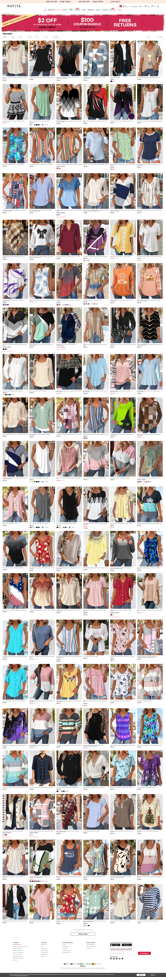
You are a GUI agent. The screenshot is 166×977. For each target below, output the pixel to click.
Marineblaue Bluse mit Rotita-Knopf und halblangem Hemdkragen (41, 787)
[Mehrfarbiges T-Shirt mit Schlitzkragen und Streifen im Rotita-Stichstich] (69, 725)
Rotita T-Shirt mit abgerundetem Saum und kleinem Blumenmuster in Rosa (95, 701)
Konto (142, 6)
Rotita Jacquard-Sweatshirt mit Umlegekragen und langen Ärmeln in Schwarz (15, 345)
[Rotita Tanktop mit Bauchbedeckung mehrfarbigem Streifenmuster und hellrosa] (150, 857)
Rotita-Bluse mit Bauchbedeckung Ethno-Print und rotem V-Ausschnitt (42, 610)
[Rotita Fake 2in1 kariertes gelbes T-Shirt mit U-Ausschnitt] (123, 237)
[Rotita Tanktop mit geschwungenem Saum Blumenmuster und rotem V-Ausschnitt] (42, 548)
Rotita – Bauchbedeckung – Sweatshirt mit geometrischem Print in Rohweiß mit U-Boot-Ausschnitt (41, 257)
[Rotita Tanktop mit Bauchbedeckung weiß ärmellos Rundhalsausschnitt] (150, 101)
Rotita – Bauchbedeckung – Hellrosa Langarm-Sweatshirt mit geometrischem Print (121, 391)
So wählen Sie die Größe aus (18, 950)
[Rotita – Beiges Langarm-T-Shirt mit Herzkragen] (42, 371)
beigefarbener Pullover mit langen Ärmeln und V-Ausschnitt (94, 787)
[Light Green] (31, 125)
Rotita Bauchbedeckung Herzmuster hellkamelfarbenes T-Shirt (148, 77)
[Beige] (41, 124)
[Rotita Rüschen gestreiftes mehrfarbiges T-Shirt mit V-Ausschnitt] (42, 145)
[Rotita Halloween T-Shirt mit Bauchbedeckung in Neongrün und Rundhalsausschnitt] (123, 415)
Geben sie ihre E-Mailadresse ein (118, 953)
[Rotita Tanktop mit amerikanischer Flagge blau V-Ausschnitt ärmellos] (15, 590)
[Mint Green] (33, 834)
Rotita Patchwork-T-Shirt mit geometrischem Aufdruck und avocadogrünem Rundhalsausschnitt (40, 877)
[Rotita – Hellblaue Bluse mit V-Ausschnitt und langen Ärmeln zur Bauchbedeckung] (150, 371)
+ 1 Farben (46, 124)
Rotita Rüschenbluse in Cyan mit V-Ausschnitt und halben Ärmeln (14, 700)
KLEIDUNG (64, 9)
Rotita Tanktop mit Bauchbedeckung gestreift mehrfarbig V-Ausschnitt (69, 164)
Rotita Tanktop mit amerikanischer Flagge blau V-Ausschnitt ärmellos (15, 610)
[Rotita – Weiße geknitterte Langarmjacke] (96, 637)
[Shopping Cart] (158, 6)
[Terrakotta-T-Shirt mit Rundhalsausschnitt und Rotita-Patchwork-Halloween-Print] (123, 280)
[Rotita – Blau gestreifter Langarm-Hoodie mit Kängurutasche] (150, 901)
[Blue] (57, 215)
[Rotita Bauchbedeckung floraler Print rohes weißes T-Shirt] (123, 681)
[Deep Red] (57, 305)
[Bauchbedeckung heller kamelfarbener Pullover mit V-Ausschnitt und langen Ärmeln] (69, 548)
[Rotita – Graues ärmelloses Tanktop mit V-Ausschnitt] (42, 504)
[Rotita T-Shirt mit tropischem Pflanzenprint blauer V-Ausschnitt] (123, 768)
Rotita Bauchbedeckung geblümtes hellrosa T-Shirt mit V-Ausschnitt (122, 656)
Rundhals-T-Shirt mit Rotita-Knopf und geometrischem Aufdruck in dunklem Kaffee (149, 435)
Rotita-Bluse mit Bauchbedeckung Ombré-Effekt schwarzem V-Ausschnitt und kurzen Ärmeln (67, 78)
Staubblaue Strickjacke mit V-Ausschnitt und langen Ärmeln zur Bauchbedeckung (94, 78)
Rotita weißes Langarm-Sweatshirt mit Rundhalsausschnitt (13, 390)
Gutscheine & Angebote (17, 954)
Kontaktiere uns (44, 956)
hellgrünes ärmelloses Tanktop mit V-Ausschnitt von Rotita (40, 121)
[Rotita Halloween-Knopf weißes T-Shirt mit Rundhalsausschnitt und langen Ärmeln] (96, 504)
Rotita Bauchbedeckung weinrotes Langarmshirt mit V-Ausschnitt (68, 256)
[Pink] (113, 169)
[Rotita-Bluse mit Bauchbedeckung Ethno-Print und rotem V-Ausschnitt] (42, 590)
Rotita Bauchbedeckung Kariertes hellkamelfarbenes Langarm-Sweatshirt (14, 257)
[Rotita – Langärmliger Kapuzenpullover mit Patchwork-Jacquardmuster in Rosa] (69, 458)
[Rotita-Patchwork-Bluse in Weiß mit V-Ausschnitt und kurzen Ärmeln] (150, 237)
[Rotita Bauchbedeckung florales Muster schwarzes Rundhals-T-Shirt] (42, 58)
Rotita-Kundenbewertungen (18, 956)
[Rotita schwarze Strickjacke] (123, 58)
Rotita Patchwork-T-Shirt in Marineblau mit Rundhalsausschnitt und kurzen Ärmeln (149, 165)
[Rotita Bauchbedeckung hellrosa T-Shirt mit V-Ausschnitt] (42, 901)
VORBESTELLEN (51, 9)
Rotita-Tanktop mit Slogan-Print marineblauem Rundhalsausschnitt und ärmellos (68, 877)
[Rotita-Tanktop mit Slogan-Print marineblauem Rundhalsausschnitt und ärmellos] (69, 857)
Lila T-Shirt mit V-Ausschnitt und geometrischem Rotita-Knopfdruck (95, 256)
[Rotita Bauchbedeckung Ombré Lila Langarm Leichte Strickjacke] (123, 101)
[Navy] (39, 124)
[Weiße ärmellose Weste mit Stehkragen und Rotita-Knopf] (15, 811)
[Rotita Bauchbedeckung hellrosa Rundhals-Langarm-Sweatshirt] (96, 458)
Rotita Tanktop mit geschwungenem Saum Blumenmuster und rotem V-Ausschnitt (42, 568)
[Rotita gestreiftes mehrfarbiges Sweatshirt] (150, 681)
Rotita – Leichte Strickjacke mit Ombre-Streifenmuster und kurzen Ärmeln (95, 345)
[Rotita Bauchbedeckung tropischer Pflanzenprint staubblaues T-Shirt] (150, 504)
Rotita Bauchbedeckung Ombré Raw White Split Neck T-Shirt (13, 567)
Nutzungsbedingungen (91, 944)
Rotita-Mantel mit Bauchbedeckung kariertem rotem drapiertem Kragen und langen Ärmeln (67, 831)
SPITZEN (71, 9)
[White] (33, 124)
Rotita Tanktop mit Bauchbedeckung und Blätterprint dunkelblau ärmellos (148, 568)
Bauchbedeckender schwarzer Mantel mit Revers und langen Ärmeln (15, 920)
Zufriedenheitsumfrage (66, 952)
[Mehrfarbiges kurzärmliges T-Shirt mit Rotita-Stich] (96, 280)
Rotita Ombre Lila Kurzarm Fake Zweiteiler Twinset (146, 787)
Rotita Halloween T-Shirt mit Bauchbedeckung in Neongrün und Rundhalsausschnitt (121, 435)
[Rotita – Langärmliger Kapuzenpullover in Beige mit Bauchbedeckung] (15, 415)
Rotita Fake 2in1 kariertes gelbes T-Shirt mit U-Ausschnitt (120, 256)
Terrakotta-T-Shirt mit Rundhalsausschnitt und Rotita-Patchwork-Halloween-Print (121, 300)
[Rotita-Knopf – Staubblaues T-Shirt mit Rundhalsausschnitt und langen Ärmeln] (42, 637)
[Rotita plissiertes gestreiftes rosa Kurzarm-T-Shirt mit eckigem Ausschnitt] (96, 590)
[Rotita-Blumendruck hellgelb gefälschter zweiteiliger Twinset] (123, 504)
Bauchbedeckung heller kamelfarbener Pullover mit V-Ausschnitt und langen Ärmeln (68, 568)
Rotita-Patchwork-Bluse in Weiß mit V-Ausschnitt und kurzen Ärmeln (149, 256)
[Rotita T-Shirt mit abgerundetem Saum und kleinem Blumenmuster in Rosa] (96, 681)
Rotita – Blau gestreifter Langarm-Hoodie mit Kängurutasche (148, 920)
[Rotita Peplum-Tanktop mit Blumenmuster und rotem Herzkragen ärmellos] (69, 901)
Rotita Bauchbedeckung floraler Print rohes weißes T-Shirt (120, 700)
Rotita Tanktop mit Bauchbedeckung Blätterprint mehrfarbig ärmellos (149, 745)
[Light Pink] (111, 660)
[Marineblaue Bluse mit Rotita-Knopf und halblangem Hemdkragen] (42, 768)
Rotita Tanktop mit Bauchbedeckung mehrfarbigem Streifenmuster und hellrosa (150, 877)
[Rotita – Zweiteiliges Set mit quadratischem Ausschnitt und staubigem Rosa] (150, 590)
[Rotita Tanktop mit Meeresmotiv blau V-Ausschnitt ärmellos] (15, 145)
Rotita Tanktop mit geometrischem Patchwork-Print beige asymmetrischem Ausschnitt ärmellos (120, 877)
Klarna (42, 946)
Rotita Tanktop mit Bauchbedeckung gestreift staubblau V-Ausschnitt (95, 434)
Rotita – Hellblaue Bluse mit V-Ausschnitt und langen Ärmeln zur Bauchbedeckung (148, 391)
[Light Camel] (86, 925)
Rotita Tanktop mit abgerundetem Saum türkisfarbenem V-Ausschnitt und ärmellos (15, 657)
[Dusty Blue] (42, 124)
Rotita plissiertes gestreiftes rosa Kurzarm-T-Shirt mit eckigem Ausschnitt (94, 610)
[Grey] (113, 81)
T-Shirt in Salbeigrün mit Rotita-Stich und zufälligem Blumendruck (148, 477)
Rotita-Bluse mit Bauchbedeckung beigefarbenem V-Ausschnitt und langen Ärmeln (68, 610)
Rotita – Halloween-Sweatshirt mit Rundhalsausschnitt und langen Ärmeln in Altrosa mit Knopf (148, 300)
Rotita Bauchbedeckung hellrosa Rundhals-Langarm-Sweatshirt (94, 477)
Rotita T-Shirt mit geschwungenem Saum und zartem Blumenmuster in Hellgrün (122, 165)
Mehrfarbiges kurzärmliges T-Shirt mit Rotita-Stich (92, 300)
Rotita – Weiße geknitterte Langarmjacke (90, 656)
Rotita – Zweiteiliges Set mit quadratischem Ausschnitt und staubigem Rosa (149, 610)
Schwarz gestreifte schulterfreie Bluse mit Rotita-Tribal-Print (13, 121)
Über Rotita (64, 944)
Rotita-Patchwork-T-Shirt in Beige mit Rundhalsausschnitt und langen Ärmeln (15, 78)
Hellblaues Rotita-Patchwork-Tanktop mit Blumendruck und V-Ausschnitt (94, 877)
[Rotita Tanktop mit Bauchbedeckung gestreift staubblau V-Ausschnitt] (96, 415)
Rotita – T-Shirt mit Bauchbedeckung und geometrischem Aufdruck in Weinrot (95, 121)
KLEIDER (84, 9)
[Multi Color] (57, 168)
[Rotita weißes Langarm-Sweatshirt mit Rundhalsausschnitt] (15, 371)
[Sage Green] (59, 304)
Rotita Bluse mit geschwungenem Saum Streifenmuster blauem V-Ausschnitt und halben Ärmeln (41, 210)
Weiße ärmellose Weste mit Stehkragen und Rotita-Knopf (13, 830)
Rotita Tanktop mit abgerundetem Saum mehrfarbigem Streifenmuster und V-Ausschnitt (69, 657)
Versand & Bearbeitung (17, 948)
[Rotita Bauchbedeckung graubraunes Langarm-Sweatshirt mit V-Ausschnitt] (123, 811)
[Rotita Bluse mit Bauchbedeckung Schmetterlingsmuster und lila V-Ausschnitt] (15, 725)
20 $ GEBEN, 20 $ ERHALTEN (18, 958)
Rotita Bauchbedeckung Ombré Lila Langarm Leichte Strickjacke (121, 121)
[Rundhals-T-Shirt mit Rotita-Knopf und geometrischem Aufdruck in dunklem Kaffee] (150, 415)
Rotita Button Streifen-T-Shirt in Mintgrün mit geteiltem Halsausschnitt (15, 787)
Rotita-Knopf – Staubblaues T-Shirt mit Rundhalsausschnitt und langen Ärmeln (42, 657)
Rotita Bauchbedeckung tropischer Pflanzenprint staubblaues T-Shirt (149, 523)
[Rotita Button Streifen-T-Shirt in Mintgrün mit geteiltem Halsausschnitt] (15, 768)
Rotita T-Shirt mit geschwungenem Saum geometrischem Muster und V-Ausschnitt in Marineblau (123, 210)
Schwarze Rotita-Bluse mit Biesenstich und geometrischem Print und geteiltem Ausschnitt (68, 121)
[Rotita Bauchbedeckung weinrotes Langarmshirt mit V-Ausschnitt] (69, 237)
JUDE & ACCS (113, 9)
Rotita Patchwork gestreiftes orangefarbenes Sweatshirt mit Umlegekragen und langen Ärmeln (121, 568)
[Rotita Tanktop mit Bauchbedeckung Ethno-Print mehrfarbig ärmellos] (123, 725)
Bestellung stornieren (45, 954)
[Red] (88, 260)
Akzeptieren (141, 975)
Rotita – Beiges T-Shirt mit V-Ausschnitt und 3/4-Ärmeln (120, 920)
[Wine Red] (33, 881)
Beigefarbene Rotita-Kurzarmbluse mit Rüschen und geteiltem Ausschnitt (14, 877)
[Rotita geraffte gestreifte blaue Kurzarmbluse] (96, 811)
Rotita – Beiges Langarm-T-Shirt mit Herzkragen (38, 390)
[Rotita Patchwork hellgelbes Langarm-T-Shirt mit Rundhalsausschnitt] (96, 548)
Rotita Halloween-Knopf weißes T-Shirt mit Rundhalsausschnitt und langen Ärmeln (95, 524)
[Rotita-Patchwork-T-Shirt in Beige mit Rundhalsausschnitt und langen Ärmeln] (15, 58)
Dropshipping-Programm (66, 950)
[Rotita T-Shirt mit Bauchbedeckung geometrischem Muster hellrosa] (42, 811)
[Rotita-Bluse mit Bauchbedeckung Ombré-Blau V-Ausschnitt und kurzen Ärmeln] (69, 190)
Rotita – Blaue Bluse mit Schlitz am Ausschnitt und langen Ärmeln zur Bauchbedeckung (95, 391)
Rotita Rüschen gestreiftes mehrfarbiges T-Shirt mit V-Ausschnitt (41, 164)
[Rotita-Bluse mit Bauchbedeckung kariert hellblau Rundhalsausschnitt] (96, 145)
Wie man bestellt (44, 948)
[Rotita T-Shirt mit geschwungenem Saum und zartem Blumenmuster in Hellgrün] (123, 145)
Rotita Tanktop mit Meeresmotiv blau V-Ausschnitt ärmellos (13, 164)
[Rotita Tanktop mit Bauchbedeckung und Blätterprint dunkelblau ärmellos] (150, 548)
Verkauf (119, 9)
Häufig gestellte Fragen (17, 944)
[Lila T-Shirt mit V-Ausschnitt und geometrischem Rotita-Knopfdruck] (96, 237)
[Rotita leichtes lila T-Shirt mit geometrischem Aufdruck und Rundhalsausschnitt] (15, 280)
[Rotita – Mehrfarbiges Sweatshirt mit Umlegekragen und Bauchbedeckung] (42, 725)
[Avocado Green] (31, 881)
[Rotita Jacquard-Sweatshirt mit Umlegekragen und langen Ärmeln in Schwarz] (15, 325)
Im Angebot (160, 36)
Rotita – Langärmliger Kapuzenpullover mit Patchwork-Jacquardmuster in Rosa (69, 478)
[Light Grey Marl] (12, 394)
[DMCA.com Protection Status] (83, 965)
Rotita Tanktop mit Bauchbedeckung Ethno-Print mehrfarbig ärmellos (122, 745)
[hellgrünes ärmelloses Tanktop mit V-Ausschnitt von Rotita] (42, 101)
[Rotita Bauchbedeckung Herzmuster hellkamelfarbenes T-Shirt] (150, 58)
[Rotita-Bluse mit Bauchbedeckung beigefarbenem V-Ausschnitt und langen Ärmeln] (69, 590)
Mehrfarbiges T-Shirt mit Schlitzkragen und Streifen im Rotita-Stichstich (69, 745)
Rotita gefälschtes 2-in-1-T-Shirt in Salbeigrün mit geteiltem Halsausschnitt (40, 435)
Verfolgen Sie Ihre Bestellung (18, 952)
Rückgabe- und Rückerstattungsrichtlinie (20, 946)
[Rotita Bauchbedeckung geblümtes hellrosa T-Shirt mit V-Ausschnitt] (123, 637)
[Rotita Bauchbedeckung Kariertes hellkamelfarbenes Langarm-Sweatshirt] (15, 237)
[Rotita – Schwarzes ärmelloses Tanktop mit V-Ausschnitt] (69, 504)
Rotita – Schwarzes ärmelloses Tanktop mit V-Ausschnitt (66, 523)
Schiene (148, 6)
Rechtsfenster (89, 948)
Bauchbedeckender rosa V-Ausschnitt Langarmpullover (120, 477)
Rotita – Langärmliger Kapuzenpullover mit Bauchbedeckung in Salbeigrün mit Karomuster (94, 921)
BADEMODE (77, 9)
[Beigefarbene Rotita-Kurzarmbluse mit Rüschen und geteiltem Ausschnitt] (15, 857)
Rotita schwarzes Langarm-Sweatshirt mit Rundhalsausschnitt (67, 787)
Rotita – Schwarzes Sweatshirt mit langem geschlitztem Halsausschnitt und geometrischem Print (149, 345)
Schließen (152, 975)
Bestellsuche (15, 960)
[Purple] (84, 260)
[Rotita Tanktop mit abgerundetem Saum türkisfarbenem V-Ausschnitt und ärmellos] (15, 637)
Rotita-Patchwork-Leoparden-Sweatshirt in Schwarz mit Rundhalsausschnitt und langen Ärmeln (93, 746)
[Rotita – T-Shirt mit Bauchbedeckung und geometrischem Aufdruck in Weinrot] (96, 101)
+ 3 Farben (46, 881)
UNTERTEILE (105, 9)
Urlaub (59, 9)
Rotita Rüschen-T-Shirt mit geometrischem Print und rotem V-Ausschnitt (121, 610)
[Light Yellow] (111, 527)
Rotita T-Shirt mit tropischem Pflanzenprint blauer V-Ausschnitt (121, 787)
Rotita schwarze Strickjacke (115, 77)
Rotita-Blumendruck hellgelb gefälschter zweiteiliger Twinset (121, 523)
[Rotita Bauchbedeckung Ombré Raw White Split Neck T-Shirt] (15, 548)
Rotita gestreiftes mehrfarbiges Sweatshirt (144, 700)
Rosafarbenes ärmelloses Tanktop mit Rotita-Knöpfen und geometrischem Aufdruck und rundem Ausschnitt (147, 657)
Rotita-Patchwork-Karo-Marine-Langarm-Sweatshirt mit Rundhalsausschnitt (66, 345)
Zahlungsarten (43, 944)
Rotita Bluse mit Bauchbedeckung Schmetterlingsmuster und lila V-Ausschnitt (14, 746)
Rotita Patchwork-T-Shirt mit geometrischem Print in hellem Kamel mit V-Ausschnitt (149, 210)
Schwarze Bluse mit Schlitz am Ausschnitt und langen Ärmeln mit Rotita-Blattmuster (123, 345)
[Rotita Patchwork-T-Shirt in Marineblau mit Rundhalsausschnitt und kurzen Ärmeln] (150, 145)
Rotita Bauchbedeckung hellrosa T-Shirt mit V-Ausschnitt (40, 920)
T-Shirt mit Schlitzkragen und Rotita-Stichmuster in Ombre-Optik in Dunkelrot (68, 300)
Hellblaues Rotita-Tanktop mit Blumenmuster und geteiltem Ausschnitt (42, 300)
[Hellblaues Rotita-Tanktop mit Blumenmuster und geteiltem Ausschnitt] (42, 280)
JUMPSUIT (98, 9)
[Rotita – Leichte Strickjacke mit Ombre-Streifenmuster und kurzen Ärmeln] (96, 325)
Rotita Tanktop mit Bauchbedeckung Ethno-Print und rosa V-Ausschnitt (69, 434)
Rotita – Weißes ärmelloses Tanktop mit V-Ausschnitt (39, 477)
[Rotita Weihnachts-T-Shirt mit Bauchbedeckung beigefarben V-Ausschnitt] (150, 811)
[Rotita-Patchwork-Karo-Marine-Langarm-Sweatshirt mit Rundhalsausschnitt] (69, 325)
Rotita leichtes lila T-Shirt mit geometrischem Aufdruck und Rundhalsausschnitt (13, 300)
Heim (3, 13)
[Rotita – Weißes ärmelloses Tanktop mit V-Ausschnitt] (42, 458)
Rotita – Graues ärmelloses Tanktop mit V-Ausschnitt (39, 523)
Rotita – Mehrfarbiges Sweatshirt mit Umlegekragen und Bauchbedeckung (40, 746)
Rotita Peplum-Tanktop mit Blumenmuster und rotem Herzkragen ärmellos (68, 921)
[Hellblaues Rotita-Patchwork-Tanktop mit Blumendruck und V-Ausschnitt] (96, 857)
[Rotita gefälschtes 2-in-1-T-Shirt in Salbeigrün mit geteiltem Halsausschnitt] (42, 415)
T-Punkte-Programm (44, 950)
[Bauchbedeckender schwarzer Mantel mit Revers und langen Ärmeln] (15, 901)
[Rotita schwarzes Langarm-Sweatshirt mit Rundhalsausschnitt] (69, 768)
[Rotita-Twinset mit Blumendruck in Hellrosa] (15, 504)
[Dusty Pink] (64, 304)
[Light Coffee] (36, 881)
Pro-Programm (65, 948)
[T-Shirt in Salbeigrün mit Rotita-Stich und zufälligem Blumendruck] (150, 458)
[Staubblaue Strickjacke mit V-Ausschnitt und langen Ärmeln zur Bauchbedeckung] (96, 58)
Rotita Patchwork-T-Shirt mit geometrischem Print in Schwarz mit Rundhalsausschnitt (41, 345)
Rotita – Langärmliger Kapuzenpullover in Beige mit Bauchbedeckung (15, 434)
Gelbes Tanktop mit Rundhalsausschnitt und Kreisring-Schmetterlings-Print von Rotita (68, 701)
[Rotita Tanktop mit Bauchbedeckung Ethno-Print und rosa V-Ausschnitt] (69, 415)
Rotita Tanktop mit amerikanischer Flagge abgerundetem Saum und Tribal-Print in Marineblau (14, 210)
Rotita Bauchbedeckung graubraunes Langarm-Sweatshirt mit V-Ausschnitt (121, 831)
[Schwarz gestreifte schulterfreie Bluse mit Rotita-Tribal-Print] (15, 101)
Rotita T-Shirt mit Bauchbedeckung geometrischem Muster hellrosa (41, 830)
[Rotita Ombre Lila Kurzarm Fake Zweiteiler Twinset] (150, 768)
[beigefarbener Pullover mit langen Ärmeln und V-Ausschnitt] (96, 768)
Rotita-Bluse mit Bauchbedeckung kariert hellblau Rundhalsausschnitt (95, 164)
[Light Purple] (35, 881)
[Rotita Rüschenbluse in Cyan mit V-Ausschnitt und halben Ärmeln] (15, 681)
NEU (45, 9)
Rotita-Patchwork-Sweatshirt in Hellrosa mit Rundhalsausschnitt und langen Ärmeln (42, 701)
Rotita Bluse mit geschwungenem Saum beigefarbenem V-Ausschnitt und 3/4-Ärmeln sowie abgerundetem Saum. (95, 210)
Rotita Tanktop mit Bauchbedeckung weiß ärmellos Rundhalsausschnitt (149, 121)
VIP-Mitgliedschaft (44, 952)
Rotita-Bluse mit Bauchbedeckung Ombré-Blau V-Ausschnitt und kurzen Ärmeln (69, 210)
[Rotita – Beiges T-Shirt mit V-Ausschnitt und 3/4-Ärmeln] (123, 901)
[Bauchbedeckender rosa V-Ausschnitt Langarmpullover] (123, 458)
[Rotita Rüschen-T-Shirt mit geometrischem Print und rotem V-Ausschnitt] (123, 590)
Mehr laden (83, 934)
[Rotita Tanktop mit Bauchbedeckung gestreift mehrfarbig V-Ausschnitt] (69, 145)
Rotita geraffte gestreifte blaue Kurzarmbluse (91, 830)
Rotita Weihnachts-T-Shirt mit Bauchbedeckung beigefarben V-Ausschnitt (148, 831)
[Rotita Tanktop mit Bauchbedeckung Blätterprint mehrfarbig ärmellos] (150, 725)
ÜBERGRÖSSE (91, 9)
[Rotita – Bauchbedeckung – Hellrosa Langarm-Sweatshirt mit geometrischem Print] (123, 371)
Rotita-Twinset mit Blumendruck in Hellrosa (10, 523)
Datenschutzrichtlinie (101, 968)
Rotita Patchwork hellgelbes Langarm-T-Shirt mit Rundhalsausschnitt (95, 567)
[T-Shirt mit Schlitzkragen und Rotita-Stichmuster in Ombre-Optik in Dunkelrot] (69, 280)
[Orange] (86, 528)
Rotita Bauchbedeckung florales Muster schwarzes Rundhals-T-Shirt (41, 77)
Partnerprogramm (65, 946)
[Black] (111, 81)
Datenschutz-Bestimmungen (92, 946)
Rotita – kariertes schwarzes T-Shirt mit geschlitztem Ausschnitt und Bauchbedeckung (68, 391)
